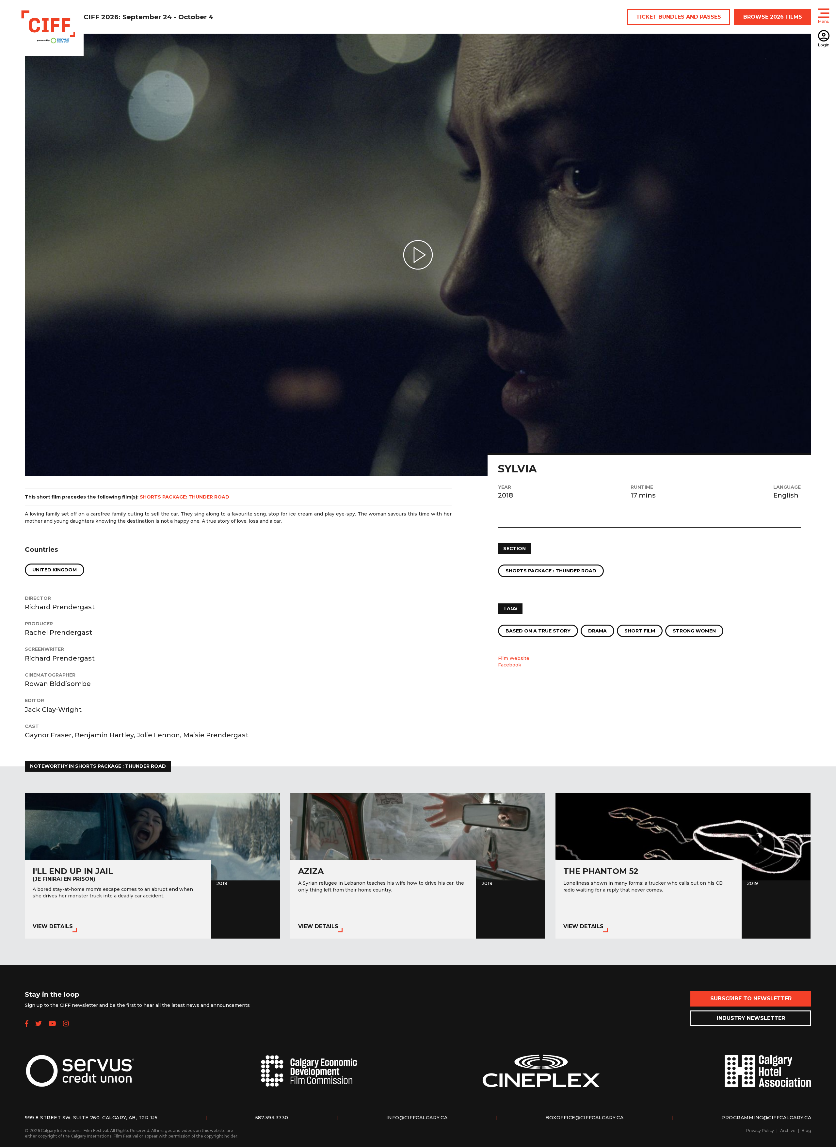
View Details (53, 926)
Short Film (639, 631)
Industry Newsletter (751, 1018)
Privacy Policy (760, 1130)
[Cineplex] (541, 1076)
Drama (597, 631)
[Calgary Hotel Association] (767, 1076)
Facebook (509, 665)
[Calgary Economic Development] (309, 1076)
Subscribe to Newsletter (751, 998)
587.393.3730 (271, 1118)
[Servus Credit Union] (80, 1076)
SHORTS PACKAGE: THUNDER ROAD (184, 497)
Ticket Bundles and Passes (678, 17)
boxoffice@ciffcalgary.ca (584, 1118)
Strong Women (694, 631)
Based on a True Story (538, 631)
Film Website (513, 658)
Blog (806, 1130)
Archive (788, 1130)
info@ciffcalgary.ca (417, 1118)
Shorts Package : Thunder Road (551, 571)
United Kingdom (54, 570)
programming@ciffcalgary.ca (766, 1118)
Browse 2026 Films (772, 17)
